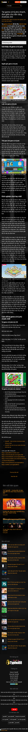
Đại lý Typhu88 (14, 680)
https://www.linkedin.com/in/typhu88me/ (13, 457)
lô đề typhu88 (13, 719)
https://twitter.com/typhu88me (10, 464)
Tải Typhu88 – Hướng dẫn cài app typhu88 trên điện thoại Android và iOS (13, 491)
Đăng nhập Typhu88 (14, 674)
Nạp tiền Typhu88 (14, 676)
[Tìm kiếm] (20, 5)
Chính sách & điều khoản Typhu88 (14, 682)
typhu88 (5, 716)
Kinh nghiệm (20, 19)
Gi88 (26, 729)
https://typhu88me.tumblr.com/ (10, 453)
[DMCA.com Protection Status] (14, 684)
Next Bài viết (14, 476)
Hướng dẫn (5, 494)
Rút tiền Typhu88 (14, 678)
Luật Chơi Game (8, 21)
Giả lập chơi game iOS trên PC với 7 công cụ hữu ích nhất (14, 704)
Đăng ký (17, 2)
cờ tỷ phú (4, 19)
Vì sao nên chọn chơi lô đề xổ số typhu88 (12, 530)
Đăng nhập (23, 2)
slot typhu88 (5, 719)
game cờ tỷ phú (13, 19)
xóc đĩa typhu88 (21, 719)
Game (7, 19)
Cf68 (20, 729)
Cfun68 (23, 729)
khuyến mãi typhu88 (20, 716)
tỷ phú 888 (11, 722)
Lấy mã (14, 709)
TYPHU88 (20, 34)
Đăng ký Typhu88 (14, 672)
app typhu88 (11, 716)
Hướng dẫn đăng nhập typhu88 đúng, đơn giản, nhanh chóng (14, 512)
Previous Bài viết (14, 472)
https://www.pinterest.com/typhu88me (13, 462)
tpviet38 (17, 722)
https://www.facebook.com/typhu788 (12, 455)
